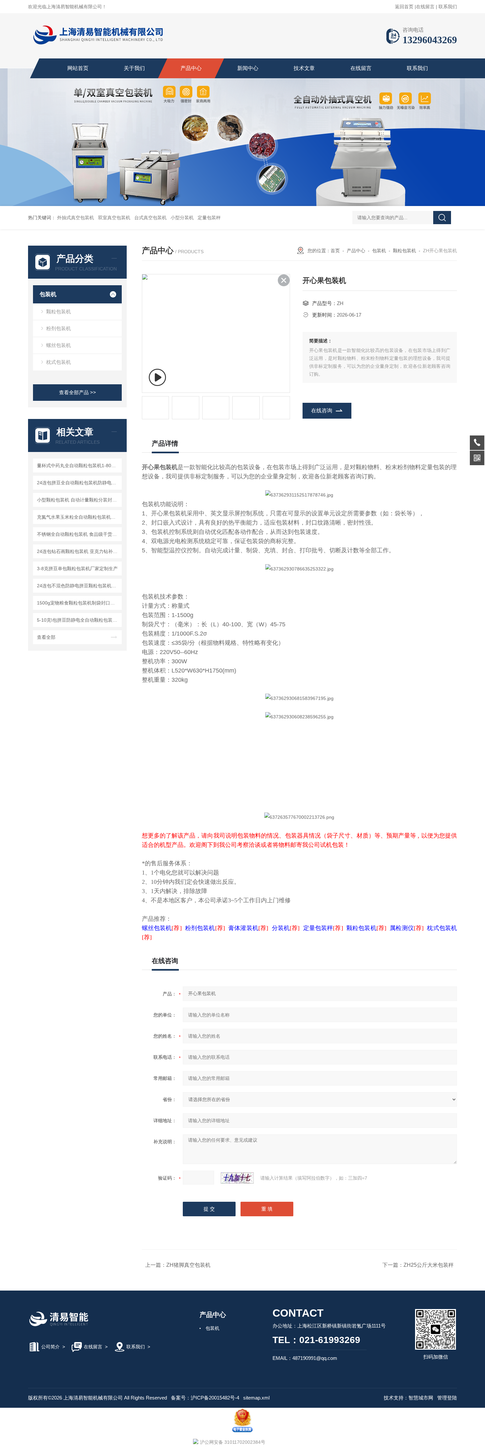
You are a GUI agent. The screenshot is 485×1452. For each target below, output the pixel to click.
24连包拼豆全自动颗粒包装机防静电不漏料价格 (78, 482)
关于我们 (134, 68)
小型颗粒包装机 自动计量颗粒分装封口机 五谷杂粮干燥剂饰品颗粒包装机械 (78, 499)
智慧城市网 (420, 1397)
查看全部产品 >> (77, 392)
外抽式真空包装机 (75, 217)
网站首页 (77, 68)
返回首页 (404, 6)
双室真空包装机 (114, 217)
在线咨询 (321, 410)
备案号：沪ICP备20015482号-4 (205, 1397)
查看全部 (46, 637)
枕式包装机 (58, 362)
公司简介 (50, 1346)
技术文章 (304, 68)
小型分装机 (182, 217)
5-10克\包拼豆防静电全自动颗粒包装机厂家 (78, 620)
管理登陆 (447, 1397)
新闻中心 (247, 68)
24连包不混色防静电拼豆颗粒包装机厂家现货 (78, 585)
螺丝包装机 (58, 345)
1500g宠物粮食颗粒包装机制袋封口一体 (78, 602)
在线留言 (425, 6)
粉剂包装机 (58, 328)
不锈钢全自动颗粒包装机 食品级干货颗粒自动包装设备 (78, 534)
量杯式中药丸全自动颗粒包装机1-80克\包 (78, 465)
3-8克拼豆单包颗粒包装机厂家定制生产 (77, 568)
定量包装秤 (209, 217)
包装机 (48, 294)
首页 (335, 250)
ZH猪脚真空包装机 (188, 1265)
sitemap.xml (256, 1397)
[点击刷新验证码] (237, 1178)
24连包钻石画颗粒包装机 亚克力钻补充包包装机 (78, 551)
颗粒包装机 (58, 311)
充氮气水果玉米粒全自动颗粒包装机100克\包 (78, 517)
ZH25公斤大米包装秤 (429, 1265)
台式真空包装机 (150, 217)
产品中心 (191, 68)
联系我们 (447, 6)
